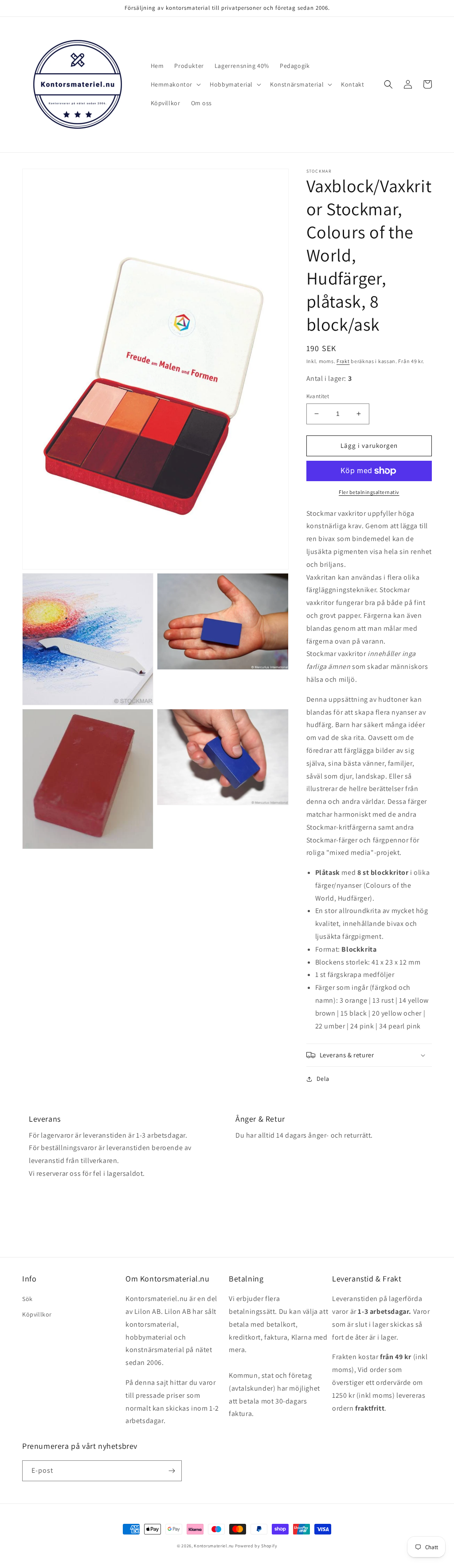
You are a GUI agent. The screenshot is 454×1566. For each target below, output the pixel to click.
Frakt (343, 361)
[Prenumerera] (171, 1470)
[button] (175, 84)
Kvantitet (317, 396)
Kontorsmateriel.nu (214, 1546)
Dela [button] (323, 1079)
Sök (27, 1299)
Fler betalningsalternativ (369, 492)
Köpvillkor (37, 1314)
